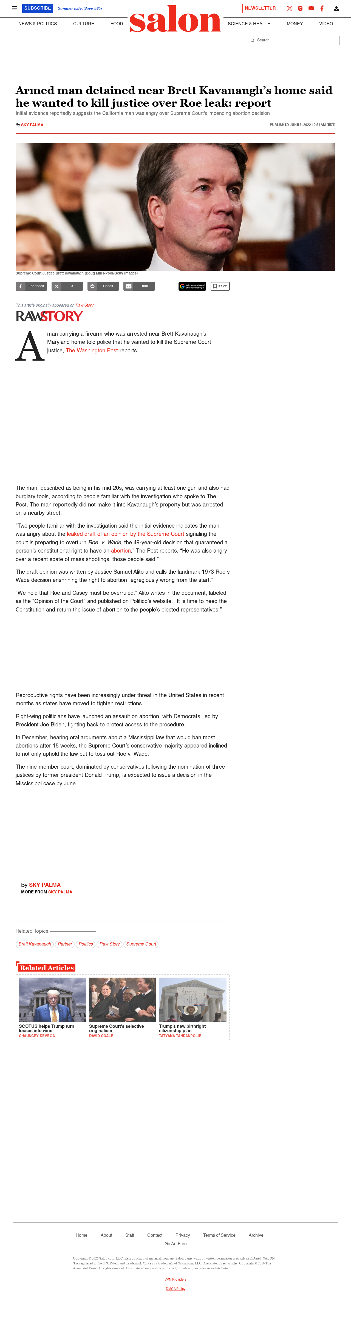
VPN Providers (175, 1279)
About (106, 1235)
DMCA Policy (175, 1289)
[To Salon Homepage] (175, 18)
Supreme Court (141, 944)
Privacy (183, 1235)
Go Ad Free (176, 1244)
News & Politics (37, 24)
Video (326, 24)
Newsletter (260, 8)
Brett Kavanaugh (34, 944)
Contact (154, 1235)
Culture (83, 24)
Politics (85, 944)
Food (117, 24)
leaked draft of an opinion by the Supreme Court (126, 534)
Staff (129, 1235)
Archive (256, 1235)
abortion (121, 551)
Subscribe (37, 8)
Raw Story (84, 305)
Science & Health (249, 24)
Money (295, 24)
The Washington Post (92, 351)
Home (81, 1235)
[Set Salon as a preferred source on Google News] (192, 286)
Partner (65, 944)
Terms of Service (219, 1235)
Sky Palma (32, 125)
